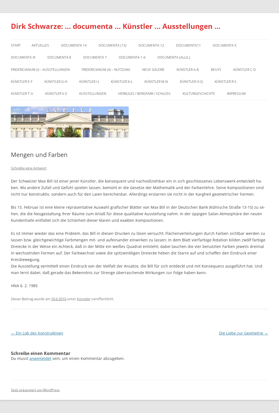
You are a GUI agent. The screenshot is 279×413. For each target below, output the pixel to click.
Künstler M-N (156, 81)
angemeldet (40, 358)
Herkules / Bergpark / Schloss (144, 93)
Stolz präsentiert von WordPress (35, 390)
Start (16, 45)
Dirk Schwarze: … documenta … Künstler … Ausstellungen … (115, 26)
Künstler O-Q (191, 81)
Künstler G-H (55, 81)
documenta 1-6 (132, 57)
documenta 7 (95, 57)
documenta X (224, 45)
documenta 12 (151, 45)
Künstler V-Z (56, 93)
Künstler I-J (89, 81)
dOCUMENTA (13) (112, 45)
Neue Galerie (153, 69)
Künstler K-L (121, 81)
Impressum (236, 93)
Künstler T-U (22, 93)
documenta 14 (74, 45)
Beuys (216, 69)
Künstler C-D (244, 69)
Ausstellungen (92, 93)
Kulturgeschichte (199, 93)
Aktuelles (40, 45)
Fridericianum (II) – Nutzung (106, 69)
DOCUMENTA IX (23, 57)
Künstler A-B (188, 69)
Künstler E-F (21, 81)
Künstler (83, 298)
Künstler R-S (225, 81)
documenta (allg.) (173, 57)
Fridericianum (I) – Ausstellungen (40, 69)
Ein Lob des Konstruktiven (37, 333)
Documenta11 (188, 45)
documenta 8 (59, 57)
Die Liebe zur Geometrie (243, 333)
